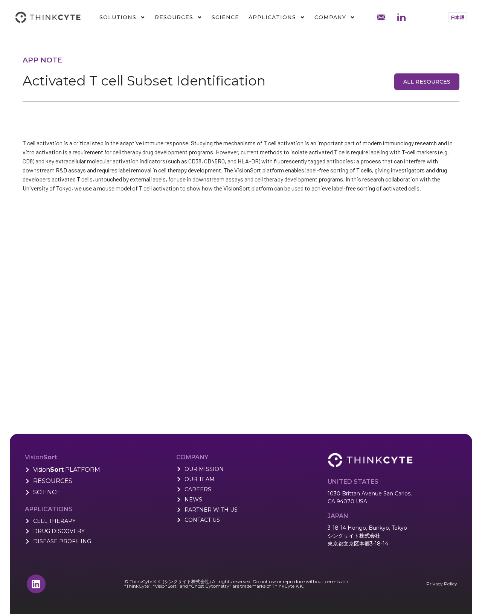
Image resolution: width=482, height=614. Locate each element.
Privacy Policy (441, 584)
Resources (174, 17)
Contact (381, 17)
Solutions (117, 17)
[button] (457, 17)
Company (330, 17)
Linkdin (401, 17)
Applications (272, 17)
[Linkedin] (36, 583)
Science (225, 17)
